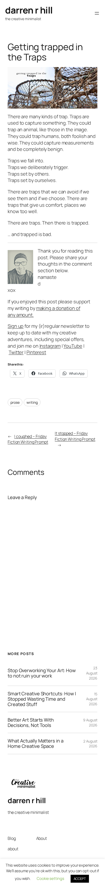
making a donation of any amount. (44, 311)
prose (15, 402)
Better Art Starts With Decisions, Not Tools (31, 722)
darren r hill (29, 10)
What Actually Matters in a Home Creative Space (35, 743)
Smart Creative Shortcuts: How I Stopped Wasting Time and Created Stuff (42, 699)
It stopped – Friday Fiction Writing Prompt (75, 436)
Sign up (15, 326)
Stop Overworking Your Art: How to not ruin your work (42, 673)
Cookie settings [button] (50, 878)
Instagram (50, 346)
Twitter (16, 352)
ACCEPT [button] (80, 878)
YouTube (72, 346)
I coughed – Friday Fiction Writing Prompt (28, 439)
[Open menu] (97, 13)
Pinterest (36, 352)
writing (32, 402)
